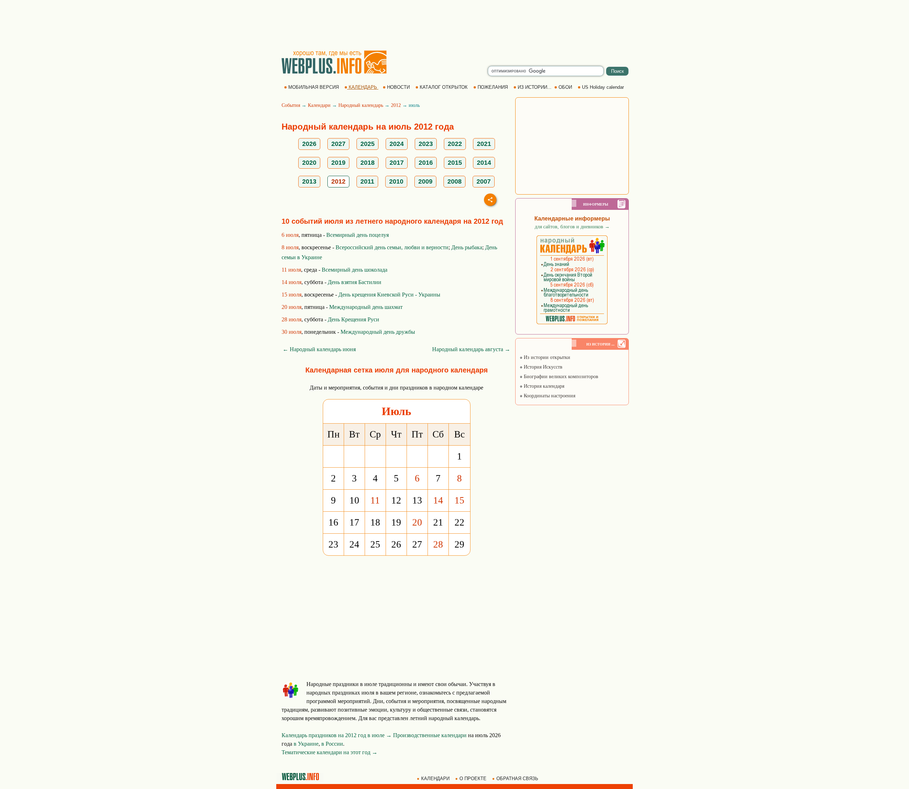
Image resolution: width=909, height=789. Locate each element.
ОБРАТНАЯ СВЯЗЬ (517, 778)
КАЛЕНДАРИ (435, 778)
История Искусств (542, 367)
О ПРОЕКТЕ (473, 778)
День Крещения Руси (353, 319)
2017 (397, 162)
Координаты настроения (548, 395)
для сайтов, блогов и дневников (572, 226)
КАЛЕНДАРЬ (363, 87)
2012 (396, 105)
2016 (426, 162)
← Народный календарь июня (319, 349)
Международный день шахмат (366, 307)
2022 (455, 143)
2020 (309, 162)
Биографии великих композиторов (560, 376)
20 (417, 522)
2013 (309, 181)
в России (332, 744)
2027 (338, 143)
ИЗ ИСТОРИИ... (534, 87)
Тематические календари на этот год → (329, 752)
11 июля (291, 270)
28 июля (291, 319)
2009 (425, 181)
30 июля (291, 332)
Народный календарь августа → (471, 349)
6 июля (290, 235)
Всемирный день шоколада (354, 270)
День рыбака (466, 247)
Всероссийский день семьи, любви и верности (392, 247)
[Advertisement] (454, 25)
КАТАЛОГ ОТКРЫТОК (443, 87)
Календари (319, 105)
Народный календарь (360, 105)
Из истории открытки (546, 357)
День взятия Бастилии (354, 282)
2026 (309, 143)
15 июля (291, 295)
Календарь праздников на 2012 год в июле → (337, 735)
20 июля (291, 307)
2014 (484, 162)
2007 (484, 181)
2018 (367, 162)
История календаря (543, 386)
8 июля (290, 247)
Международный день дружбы (378, 332)
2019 (338, 162)
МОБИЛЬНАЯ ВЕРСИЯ (313, 87)
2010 (396, 181)
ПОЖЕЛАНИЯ (492, 87)
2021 (484, 143)
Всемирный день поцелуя (357, 235)
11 (375, 500)
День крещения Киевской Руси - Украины (389, 295)
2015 (455, 162)
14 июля (291, 282)
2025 (367, 143)
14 (438, 500)
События (291, 105)
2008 (454, 181)
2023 (426, 143)
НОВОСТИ (398, 87)
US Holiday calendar (603, 87)
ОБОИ (565, 87)
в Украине (306, 744)
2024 (397, 143)
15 (459, 500)
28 (438, 544)
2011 (367, 181)
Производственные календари (430, 735)
